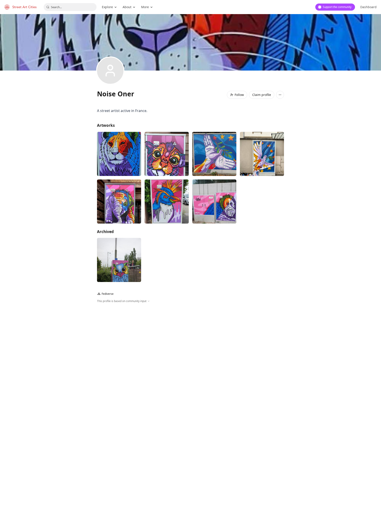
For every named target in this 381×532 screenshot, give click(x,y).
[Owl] (119, 260)
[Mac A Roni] (167, 201)
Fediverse (105, 294)
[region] (190, 351)
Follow (239, 95)
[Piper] (167, 154)
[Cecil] (119, 154)
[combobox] (70, 7)
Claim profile (261, 95)
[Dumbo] (119, 201)
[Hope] (214, 201)
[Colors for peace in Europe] (214, 154)
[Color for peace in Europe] (262, 154)
